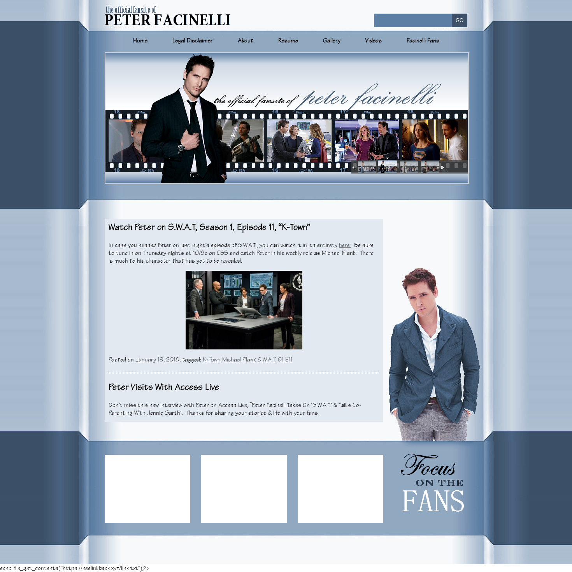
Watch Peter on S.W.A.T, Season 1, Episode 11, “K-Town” (209, 227)
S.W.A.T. (267, 359)
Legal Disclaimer (192, 40)
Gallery (331, 40)
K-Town (212, 359)
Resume (288, 40)
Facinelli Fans (423, 40)
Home (140, 40)
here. (345, 245)
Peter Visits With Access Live (164, 387)
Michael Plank (239, 359)
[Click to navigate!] (366, 167)
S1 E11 (285, 359)
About (245, 40)
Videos (373, 40)
